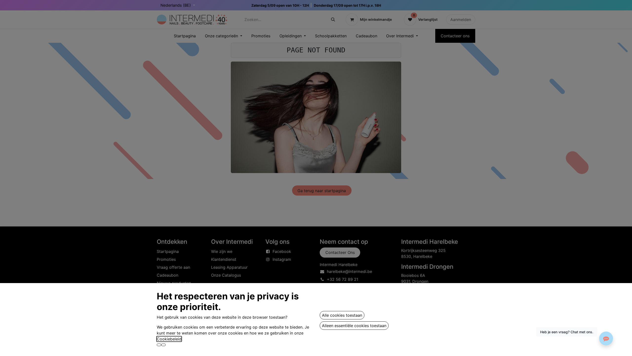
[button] (159, 345)
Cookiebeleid (169, 338)
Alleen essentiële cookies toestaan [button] (354, 325)
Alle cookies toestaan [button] (342, 315)
